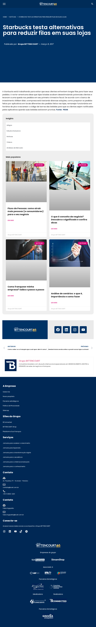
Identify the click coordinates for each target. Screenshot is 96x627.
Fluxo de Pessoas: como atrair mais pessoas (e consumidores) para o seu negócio (26, 211)
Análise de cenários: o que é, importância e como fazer (67, 295)
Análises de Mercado (15, 148)
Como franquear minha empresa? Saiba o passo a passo (26, 288)
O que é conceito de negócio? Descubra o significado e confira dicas (69, 219)
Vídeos (9, 142)
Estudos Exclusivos (14, 131)
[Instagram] (74, 329)
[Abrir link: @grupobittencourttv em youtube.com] (15, 531)
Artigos (9, 125)
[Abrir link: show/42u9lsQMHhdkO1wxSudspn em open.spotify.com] (26, 531)
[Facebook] (57, 329)
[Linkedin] (66, 329)
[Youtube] (83, 329)
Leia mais (11, 220)
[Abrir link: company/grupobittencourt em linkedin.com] (9, 531)
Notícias (12, 17)
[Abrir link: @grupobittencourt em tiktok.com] (21, 531)
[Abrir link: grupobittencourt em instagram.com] (4, 531)
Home (5, 17)
